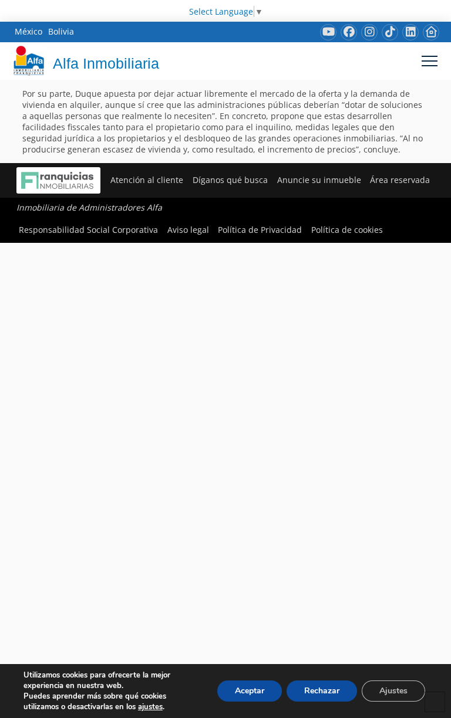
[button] (429, 61)
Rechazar (321, 690)
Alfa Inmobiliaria (106, 63)
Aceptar (249, 690)
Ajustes (393, 690)
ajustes (150, 707)
